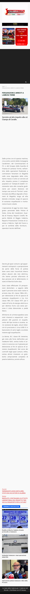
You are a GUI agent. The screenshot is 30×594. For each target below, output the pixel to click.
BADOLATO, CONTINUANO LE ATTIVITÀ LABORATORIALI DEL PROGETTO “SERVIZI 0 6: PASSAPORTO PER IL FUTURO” (15, 499)
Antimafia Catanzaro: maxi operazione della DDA (15, 543)
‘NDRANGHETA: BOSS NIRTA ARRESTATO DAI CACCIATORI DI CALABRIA (14, 491)
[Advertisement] (15, 24)
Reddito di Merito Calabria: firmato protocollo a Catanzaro (15, 518)
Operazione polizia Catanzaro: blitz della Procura (15, 569)
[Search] (25, 82)
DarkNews (13, 590)
